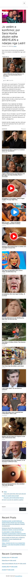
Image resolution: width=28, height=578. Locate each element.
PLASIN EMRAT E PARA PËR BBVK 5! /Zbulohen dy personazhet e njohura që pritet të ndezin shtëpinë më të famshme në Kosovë (14, 533)
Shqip (5, 491)
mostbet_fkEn (5, 566)
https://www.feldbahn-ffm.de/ (10, 563)
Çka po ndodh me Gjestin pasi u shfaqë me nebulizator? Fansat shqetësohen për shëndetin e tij (13, 539)
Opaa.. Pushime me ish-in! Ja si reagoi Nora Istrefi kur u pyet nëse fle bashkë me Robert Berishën (13, 544)
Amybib (4, 569)
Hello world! (14, 557)
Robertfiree (5, 560)
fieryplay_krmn (5, 557)
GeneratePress (18, 576)
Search (4, 506)
